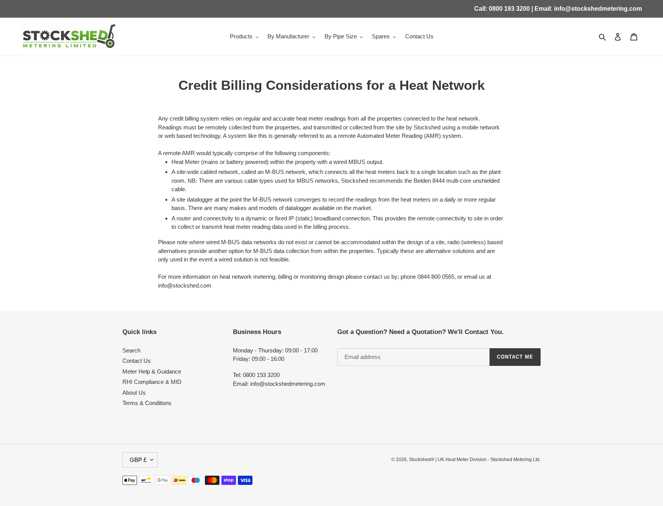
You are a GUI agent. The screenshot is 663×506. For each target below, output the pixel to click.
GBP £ (138, 459)
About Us (134, 392)
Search (131, 350)
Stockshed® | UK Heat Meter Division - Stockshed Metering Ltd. (475, 459)
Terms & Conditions (147, 403)
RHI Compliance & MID (151, 382)
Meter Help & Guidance (151, 371)
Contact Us (136, 360)
